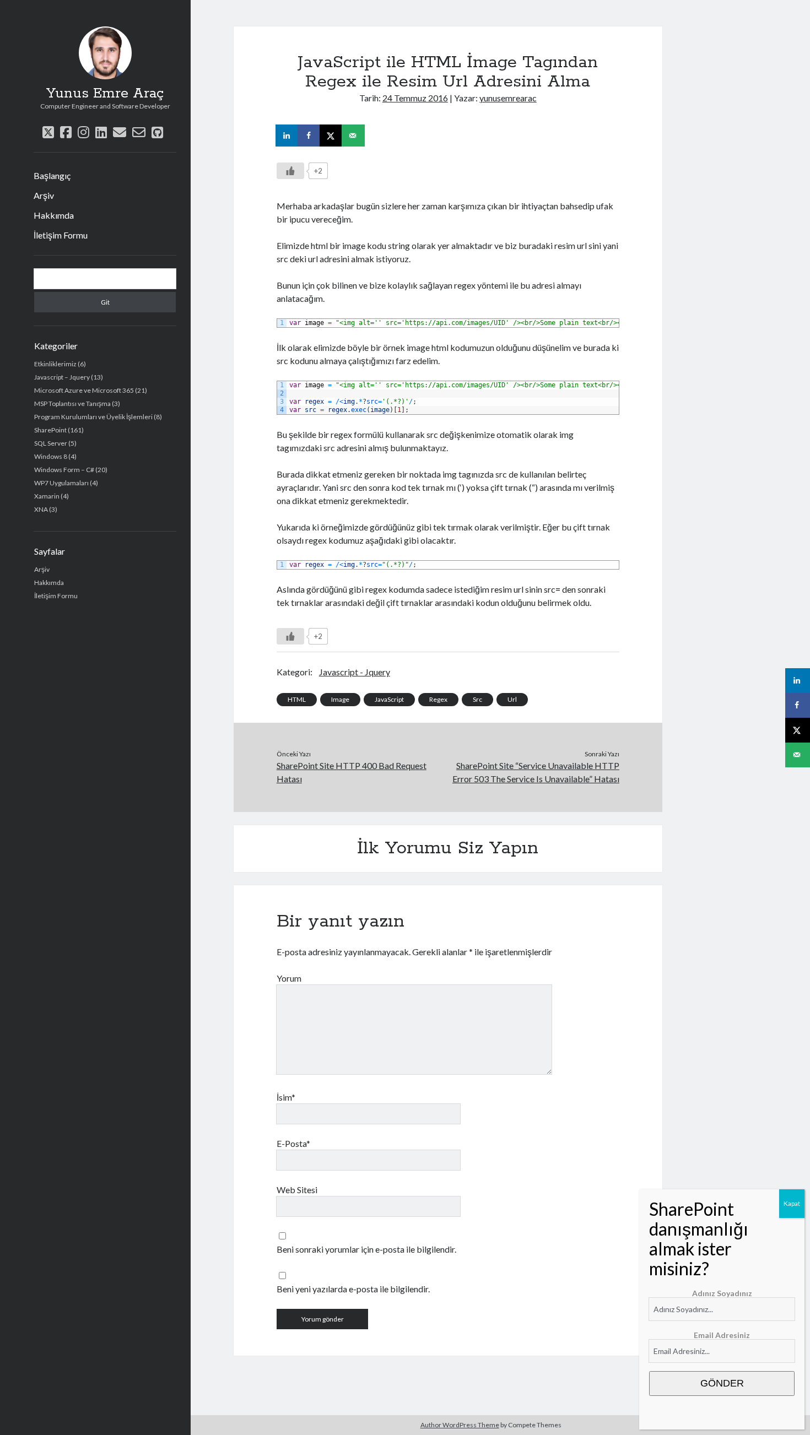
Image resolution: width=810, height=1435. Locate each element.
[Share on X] (332, 135)
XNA (41, 509)
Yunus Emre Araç (105, 93)
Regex (438, 699)
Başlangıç (52, 175)
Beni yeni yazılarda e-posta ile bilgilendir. (353, 1289)
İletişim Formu (61, 235)
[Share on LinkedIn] (288, 135)
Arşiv (44, 195)
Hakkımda (54, 215)
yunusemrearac (508, 98)
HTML (297, 699)
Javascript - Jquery (354, 672)
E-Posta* (293, 1143)
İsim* (286, 1097)
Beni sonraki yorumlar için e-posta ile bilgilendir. (366, 1249)
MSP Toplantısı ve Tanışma (72, 403)
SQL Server (50, 443)
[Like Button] (290, 171)
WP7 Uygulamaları (61, 483)
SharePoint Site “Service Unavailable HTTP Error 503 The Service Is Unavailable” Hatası (535, 772)
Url (512, 699)
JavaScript (389, 699)
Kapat (792, 1203)
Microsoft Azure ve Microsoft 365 (84, 390)
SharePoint (50, 430)
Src (477, 699)
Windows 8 (50, 456)
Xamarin (47, 496)
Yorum (289, 978)
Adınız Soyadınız (722, 1293)
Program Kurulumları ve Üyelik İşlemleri (93, 417)
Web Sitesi (297, 1189)
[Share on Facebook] (310, 135)
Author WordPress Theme (459, 1425)
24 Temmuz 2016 (415, 98)
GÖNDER (722, 1383)
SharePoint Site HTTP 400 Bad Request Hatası (351, 772)
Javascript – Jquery (62, 377)
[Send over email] (354, 135)
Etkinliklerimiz (55, 364)
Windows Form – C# (64, 469)
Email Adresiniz (722, 1335)
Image (340, 699)
